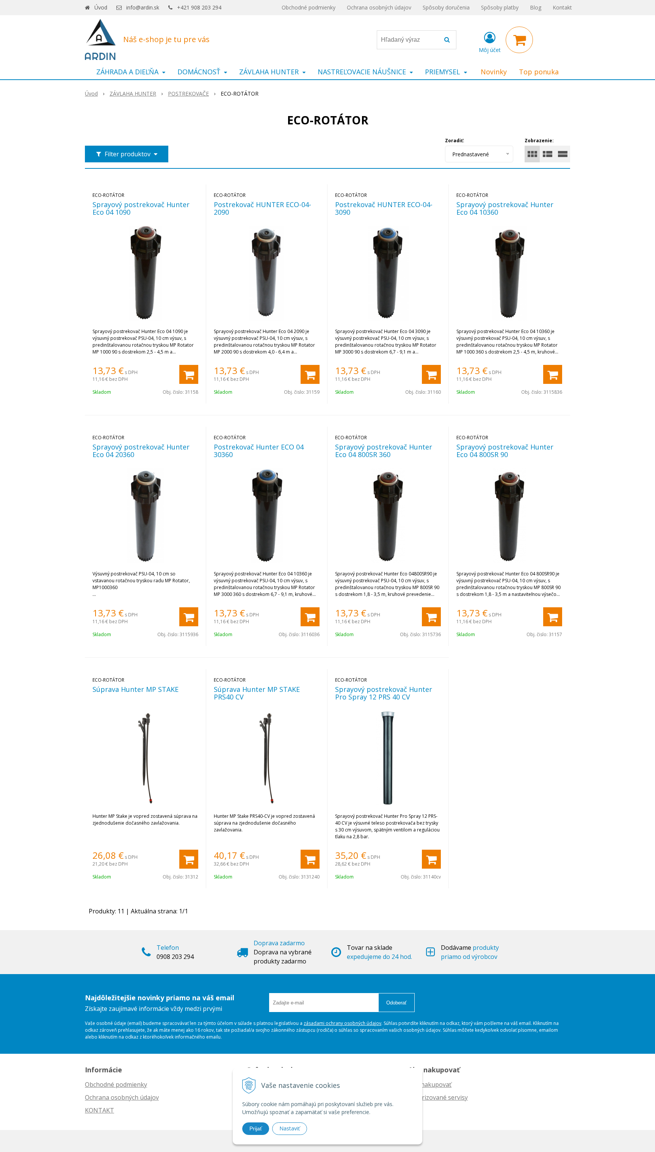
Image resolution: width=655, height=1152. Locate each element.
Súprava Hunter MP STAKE (135, 689)
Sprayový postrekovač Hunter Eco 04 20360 (141, 450)
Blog (535, 7)
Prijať (255, 1128)
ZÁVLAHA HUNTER (133, 93)
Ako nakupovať (429, 1084)
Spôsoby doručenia (446, 7)
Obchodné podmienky (308, 7)
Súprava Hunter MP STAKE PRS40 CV (257, 693)
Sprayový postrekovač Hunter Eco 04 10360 (504, 208)
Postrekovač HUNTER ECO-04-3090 (383, 208)
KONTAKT (99, 1110)
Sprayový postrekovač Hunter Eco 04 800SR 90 (504, 450)
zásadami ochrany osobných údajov (342, 1023)
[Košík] (519, 40)
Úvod (100, 7)
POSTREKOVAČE (188, 93)
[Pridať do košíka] (188, 374)
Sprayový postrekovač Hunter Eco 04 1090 (141, 208)
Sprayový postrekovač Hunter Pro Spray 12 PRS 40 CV (383, 693)
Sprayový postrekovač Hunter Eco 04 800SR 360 (383, 450)
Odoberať (396, 1003)
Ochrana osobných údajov (379, 7)
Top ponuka (539, 71)
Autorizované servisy (438, 1097)
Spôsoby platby (500, 7)
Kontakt (562, 7)
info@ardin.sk (142, 7)
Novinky (494, 71)
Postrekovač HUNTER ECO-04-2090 (262, 208)
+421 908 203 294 (199, 7)
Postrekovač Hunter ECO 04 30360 (259, 450)
